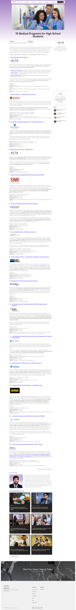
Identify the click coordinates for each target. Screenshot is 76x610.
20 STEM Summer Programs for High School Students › (44, 469)
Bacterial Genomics (42, 265)
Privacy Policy (34, 602)
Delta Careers (34, 589)
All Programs (42, 589)
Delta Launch (34, 591)
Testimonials (34, 596)
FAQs (33, 598)
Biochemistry (36, 265)
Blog (33, 600)
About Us (33, 593)
